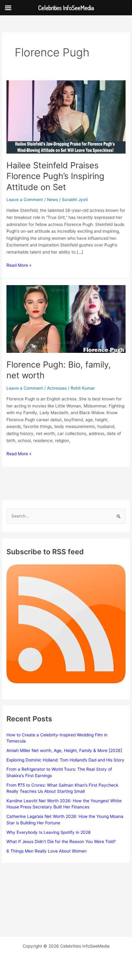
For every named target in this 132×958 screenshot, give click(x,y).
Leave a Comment (24, 199)
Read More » (18, 265)
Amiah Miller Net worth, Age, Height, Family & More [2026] (64, 750)
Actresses (57, 388)
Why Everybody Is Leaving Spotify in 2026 (48, 832)
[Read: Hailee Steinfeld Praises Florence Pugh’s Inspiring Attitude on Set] (66, 116)
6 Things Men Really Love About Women (46, 851)
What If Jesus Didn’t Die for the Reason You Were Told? (61, 841)
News (52, 199)
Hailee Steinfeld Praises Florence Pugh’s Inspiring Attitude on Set (55, 176)
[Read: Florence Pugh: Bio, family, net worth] (66, 318)
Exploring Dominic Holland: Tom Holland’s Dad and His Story (65, 760)
